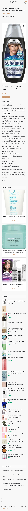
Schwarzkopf (9, 105)
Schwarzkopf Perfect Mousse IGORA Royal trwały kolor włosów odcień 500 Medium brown (14, 286)
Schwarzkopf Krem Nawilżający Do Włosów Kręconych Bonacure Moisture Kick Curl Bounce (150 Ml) (14, 218)
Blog (2, 501)
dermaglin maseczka (9, 108)
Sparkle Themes (5, 508)
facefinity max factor (20, 108)
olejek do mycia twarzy (7, 110)
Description (7, 113)
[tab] (7, 113)
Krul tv (13, 2)
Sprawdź (7, 97)
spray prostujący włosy (18, 110)
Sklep (2, 499)
